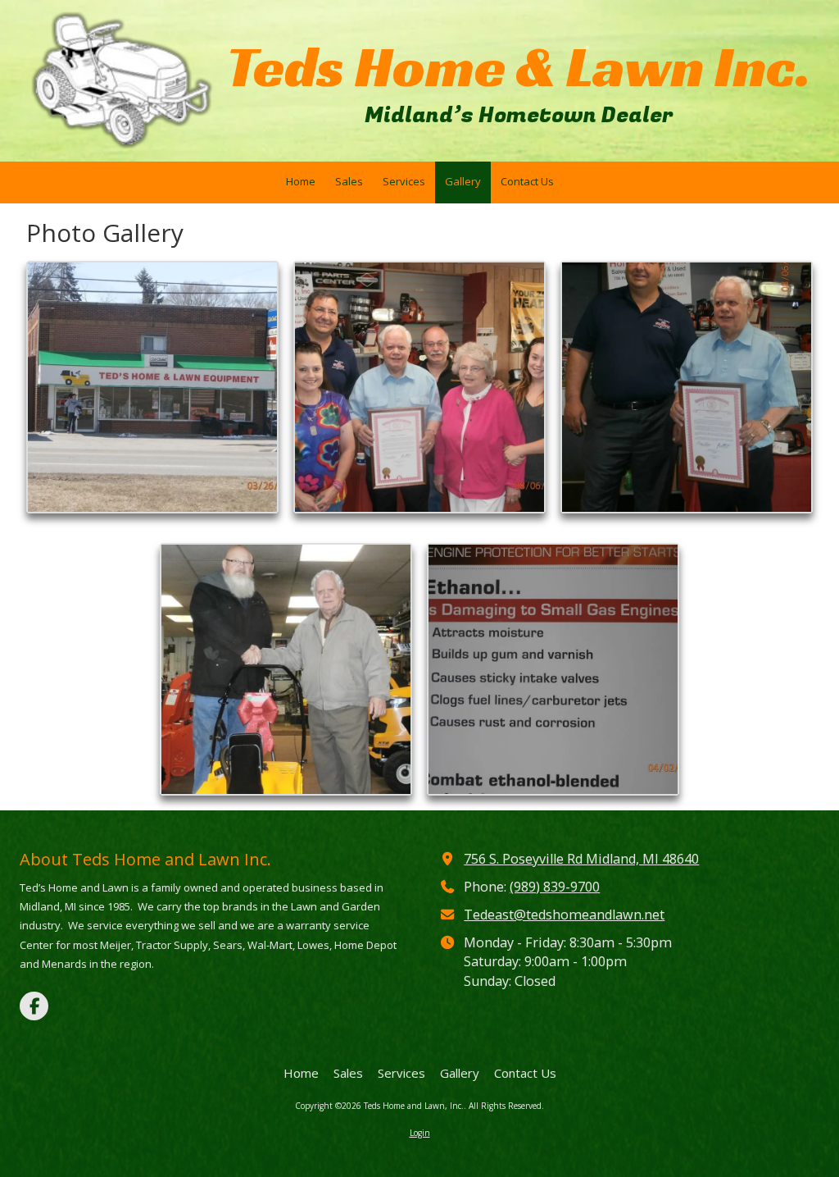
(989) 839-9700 (555, 887)
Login (420, 1132)
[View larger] (152, 387)
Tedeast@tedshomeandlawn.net (564, 915)
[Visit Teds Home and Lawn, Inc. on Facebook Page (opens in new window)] (34, 1006)
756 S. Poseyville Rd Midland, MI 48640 (581, 859)
